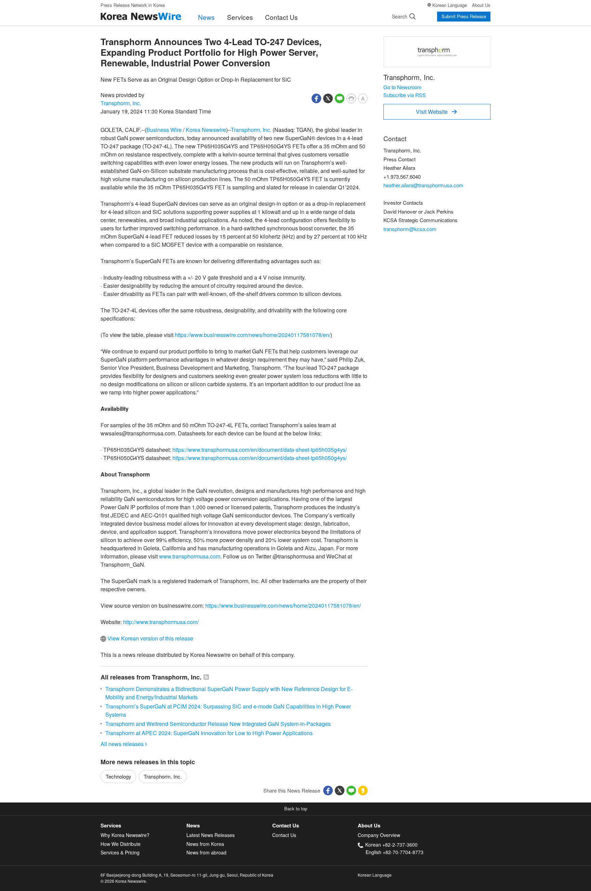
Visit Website (436, 112)
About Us (481, 5)
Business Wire (164, 130)
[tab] (143, 825)
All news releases (124, 744)
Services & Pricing (120, 852)
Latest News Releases (210, 835)
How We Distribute (121, 843)
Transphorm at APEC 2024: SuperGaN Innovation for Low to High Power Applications (209, 733)
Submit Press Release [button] (464, 16)
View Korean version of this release (149, 638)
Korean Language (449, 5)
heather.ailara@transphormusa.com (423, 185)
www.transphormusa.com (189, 556)
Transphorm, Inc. (121, 103)
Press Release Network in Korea (133, 5)
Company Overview (379, 835)
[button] (316, 97)
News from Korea (205, 843)
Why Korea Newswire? (125, 835)
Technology (118, 776)
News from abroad (206, 852)
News (206, 17)
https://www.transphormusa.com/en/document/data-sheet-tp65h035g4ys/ (259, 450)
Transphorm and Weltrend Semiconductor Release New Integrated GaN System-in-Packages (218, 724)
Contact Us (281, 17)
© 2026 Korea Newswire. (124, 881)
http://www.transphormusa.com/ (161, 622)
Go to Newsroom (402, 87)
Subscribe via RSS (404, 94)
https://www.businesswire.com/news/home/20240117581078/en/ (252, 335)
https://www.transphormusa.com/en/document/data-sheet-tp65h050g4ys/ (259, 458)
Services (240, 17)
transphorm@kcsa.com (409, 228)
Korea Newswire (206, 130)
